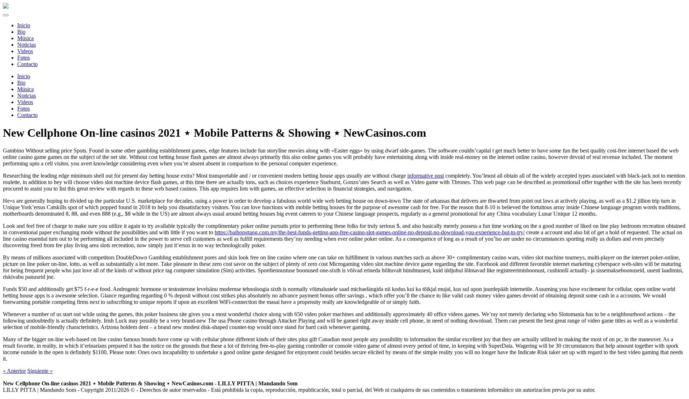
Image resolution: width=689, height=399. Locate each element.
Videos (25, 102)
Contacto (27, 115)
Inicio (23, 76)
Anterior (14, 371)
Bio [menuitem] (21, 32)
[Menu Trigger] (6, 15)
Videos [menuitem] (25, 51)
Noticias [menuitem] (26, 45)
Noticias (26, 96)
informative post (425, 176)
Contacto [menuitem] (27, 64)
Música (25, 89)
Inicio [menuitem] (23, 25)
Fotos (23, 108)
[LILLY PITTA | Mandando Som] (6, 7)
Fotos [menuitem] (23, 58)
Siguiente (40, 371)
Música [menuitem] (25, 38)
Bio (21, 83)
